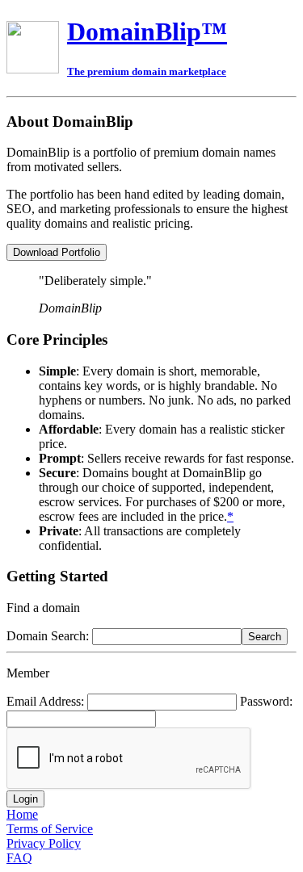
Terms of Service (49, 829)
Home (22, 814)
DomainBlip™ (147, 31)
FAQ (19, 858)
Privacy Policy (43, 843)
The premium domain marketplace (146, 71)
